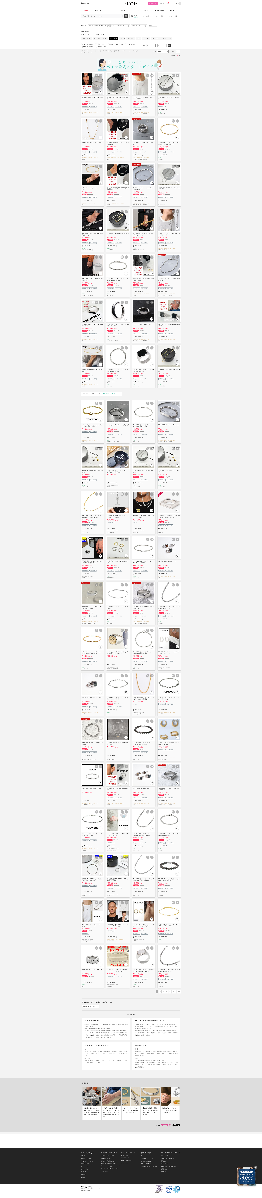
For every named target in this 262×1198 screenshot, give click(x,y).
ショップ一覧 (104, 1171)
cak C (83, 159)
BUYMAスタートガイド (147, 1158)
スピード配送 (102, 47)
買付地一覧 (83, 1174)
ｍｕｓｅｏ (161, 159)
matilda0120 (161, 113)
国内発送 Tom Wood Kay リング (141, 788)
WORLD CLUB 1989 (113, 441)
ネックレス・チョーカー (100, 38)
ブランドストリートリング (114, 340)
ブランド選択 (160, 16)
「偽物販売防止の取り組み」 (96, 1028)
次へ (174, 991)
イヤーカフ (155, 38)
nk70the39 (110, 986)
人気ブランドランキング (87, 1161)
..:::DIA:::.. (161, 668)
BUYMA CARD (124, 1155)
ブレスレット (113, 38)
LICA (83, 113)
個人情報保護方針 (85, 1190)
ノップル (84, 441)
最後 (179, 991)
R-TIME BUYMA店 (87, 250)
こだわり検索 (173, 16)
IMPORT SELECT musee (140, 113)
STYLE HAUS (124, 1163)
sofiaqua (135, 532)
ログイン (162, 3)
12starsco (110, 487)
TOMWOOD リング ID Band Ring (142, 324)
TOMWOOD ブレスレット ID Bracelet (168, 425)
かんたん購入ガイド (146, 1161)
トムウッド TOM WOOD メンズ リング (118, 425)
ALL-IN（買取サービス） (127, 1160)
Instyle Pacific (111, 759)
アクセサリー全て (86, 38)
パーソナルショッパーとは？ (108, 1155)
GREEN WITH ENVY (87, 804)
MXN (83, 986)
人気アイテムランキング (87, 1158)
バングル (122, 38)
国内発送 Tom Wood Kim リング (167, 561)
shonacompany (162, 759)
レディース (98, 10)
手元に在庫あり (89, 47)
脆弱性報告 (164, 1169)
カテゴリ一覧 (84, 1169)
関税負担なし (132, 44)
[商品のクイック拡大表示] (96, 75)
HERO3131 (85, 577)
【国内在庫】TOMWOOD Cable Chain (169, 188)
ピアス (139, 38)
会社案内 (163, 1171)
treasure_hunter (137, 714)
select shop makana (112, 668)
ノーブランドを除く (117, 44)
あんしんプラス (153, 1030)
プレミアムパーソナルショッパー (109, 1168)
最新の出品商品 (85, 1163)
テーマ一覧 (83, 1171)
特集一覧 (83, 1155)
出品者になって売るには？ (107, 1158)
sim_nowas (110, 532)
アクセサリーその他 (165, 38)
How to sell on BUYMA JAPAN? (108, 1163)
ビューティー (159, 10)
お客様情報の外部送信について (169, 1166)
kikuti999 (160, 532)
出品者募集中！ (153, 3)
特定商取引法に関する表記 (168, 1158)
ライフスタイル (143, 10)
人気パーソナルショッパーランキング (110, 1166)
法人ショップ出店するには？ (108, 1161)
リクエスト (175, 10)
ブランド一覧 (84, 1166)
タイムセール (102, 44)
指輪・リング (130, 38)
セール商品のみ (89, 44)
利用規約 (163, 1161)
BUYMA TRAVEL (125, 1158)
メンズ (112, 10)
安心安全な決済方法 (146, 1163)
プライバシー (164, 1163)
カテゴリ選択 (147, 16)
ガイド (142, 1155)
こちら (92, 1035)
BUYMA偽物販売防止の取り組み (149, 1166)
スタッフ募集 (164, 1155)
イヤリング (146, 38)
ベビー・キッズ (126, 10)
